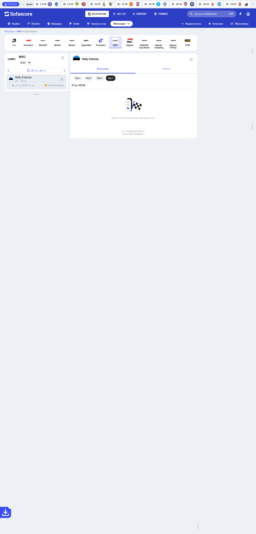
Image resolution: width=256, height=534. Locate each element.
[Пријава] (248, 14)
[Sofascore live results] (18, 13)
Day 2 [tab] (88, 78)
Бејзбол (36, 23)
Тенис (76, 23)
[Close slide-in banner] (10, 507)
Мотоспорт (119, 23)
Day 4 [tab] (110, 78)
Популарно (12, 4)
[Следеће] (252, 4)
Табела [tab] (166, 68)
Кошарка (57, 23)
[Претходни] (23, 4)
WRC (19, 31)
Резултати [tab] (102, 68)
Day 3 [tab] (99, 78)
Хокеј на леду (98, 23)
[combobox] (25, 63)
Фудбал (16, 23)
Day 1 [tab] (77, 78)
